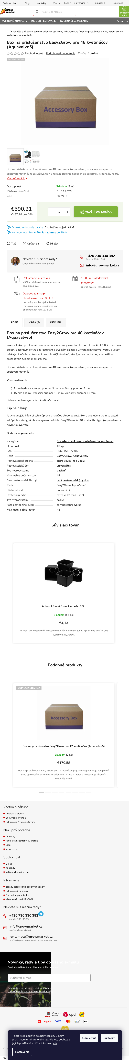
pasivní (61, 470)
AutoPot (93, 53)
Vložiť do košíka (98, 212)
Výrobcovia (11, 849)
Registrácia (117, 3)
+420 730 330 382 (100, 256)
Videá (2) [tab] (34, 322)
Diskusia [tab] (55, 322)
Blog (27, 3)
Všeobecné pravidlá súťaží (19, 899)
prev (9, 738)
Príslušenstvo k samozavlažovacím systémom (85, 441)
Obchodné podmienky (17, 895)
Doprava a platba (15, 813)
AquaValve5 (80, 456)
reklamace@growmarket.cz (30, 936)
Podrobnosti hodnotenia (60, 53)
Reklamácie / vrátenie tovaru (20, 822)
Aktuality (10, 836)
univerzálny (64, 466)
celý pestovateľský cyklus (73, 480)
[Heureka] (65, 1030)
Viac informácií (16, 178)
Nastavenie (22, 1052)
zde (55, 1043)
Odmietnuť (89, 1038)
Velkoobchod (10, 3)
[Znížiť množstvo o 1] (50, 212)
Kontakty (41, 3)
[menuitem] (14, 21)
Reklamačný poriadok (17, 891)
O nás (9, 864)
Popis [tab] (14, 322)
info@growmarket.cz (102, 265)
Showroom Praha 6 (16, 818)
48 (58, 475)
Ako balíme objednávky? (59, 227)
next (120, 738)
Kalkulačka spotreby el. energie (22, 840)
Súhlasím (109, 1038)
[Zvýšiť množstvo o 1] (67, 212)
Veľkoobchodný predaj (17, 872)
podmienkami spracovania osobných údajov (30, 991)
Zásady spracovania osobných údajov (25, 887)
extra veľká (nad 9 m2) (71, 461)
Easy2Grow (64, 456)
